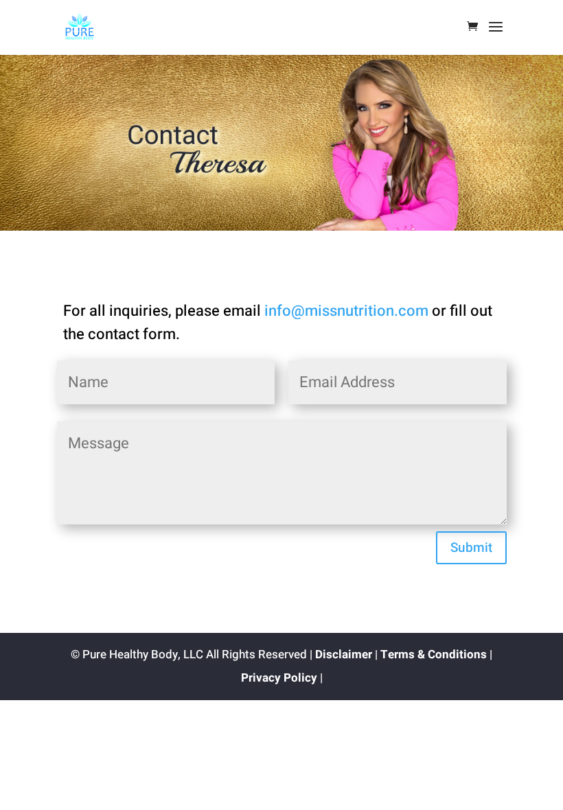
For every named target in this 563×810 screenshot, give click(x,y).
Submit (471, 547)
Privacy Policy (279, 677)
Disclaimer (343, 654)
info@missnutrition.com (346, 311)
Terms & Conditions (433, 654)
